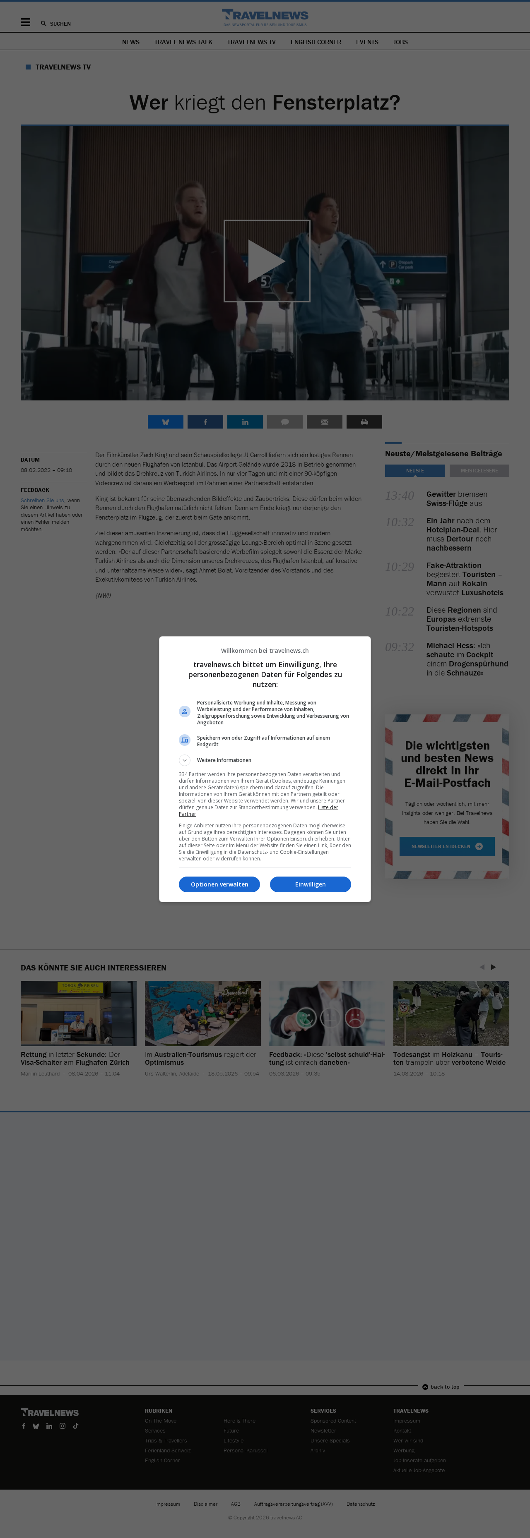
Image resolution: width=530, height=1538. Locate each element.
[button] (265, 760)
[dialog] (265, 769)
